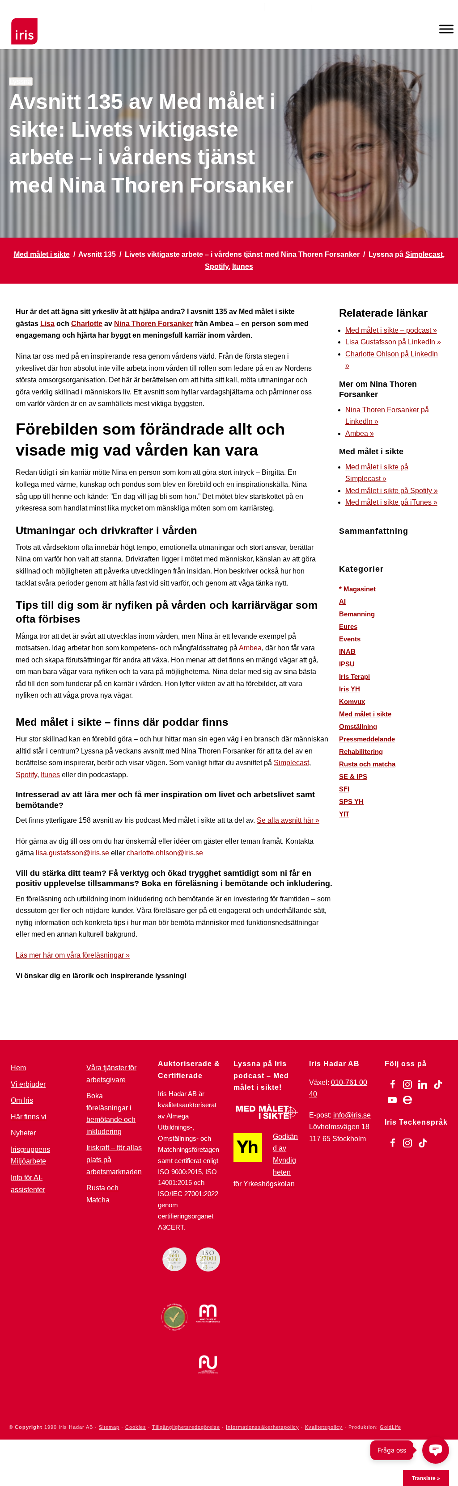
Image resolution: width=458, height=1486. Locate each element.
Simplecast (424, 254)
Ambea (250, 648)
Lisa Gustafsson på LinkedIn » (393, 342)
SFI (344, 789)
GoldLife (390, 1427)
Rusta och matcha (367, 764)
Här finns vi (29, 1117)
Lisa (47, 323)
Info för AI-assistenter (28, 1183)
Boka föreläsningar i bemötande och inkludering (111, 1113)
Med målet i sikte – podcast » (391, 330)
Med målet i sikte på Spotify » (391, 490)
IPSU (347, 664)
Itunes (242, 266)
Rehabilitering (361, 751)
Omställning (358, 726)
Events (349, 639)
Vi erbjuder (28, 1084)
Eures (348, 626)
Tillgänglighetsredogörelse (186, 1427)
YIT (344, 814)
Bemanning (357, 614)
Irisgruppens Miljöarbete (30, 1155)
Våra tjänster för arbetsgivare (111, 1074)
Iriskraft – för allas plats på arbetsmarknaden (114, 1159)
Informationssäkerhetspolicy (262, 1427)
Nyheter (23, 1133)
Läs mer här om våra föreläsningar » (73, 955)
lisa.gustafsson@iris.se (72, 853)
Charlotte (86, 323)
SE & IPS (353, 776)
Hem (18, 1068)
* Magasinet (357, 589)
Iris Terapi (354, 676)
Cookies (135, 1427)
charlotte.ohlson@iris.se (165, 853)
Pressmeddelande (367, 739)
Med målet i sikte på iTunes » (391, 502)
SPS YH (351, 801)
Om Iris (22, 1100)
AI (342, 601)
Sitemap (109, 1427)
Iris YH (349, 689)
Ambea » (359, 433)
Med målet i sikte (42, 254)
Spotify (217, 266)
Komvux (352, 701)
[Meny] (446, 29)
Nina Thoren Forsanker (153, 323)
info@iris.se (352, 1115)
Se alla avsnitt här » (288, 820)
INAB (347, 651)
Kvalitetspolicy (324, 1427)
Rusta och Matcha (102, 1194)
